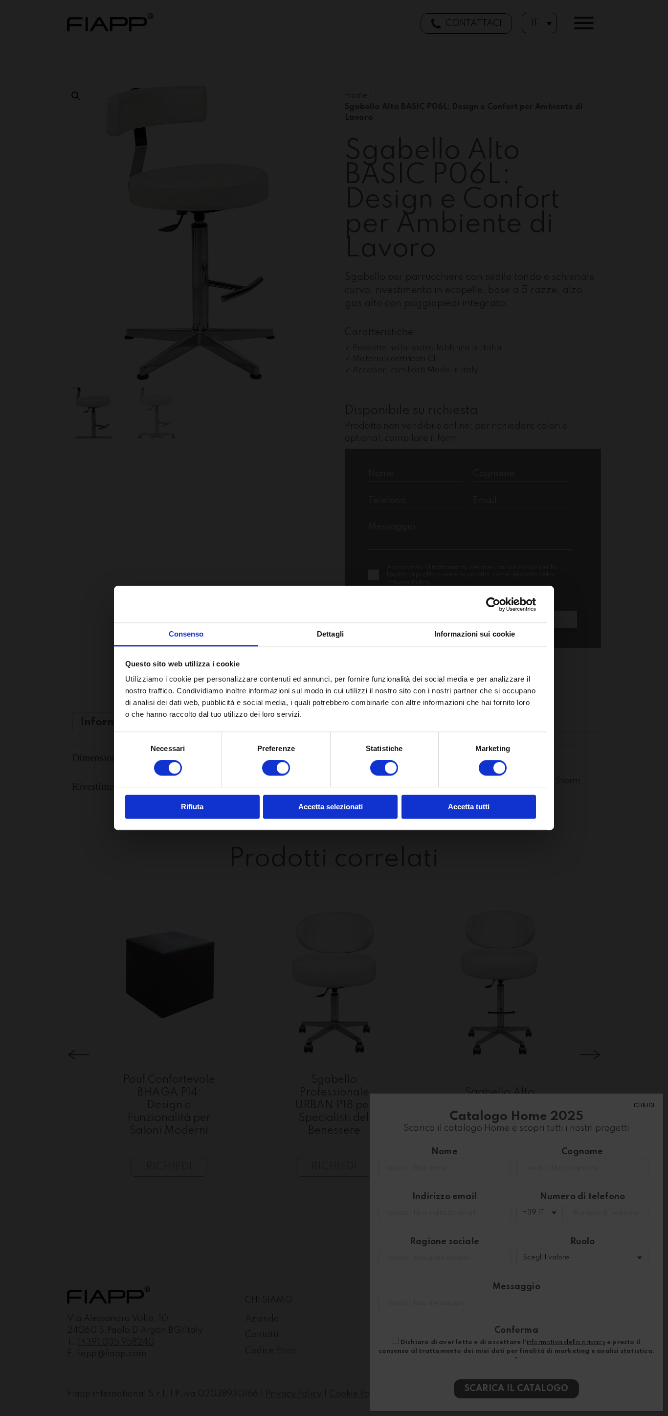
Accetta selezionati (330, 806)
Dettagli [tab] (330, 634)
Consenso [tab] (186, 634)
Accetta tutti (469, 806)
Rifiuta (192, 806)
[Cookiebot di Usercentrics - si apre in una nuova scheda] (493, 604)
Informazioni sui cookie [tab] (474, 634)
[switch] (276, 768)
